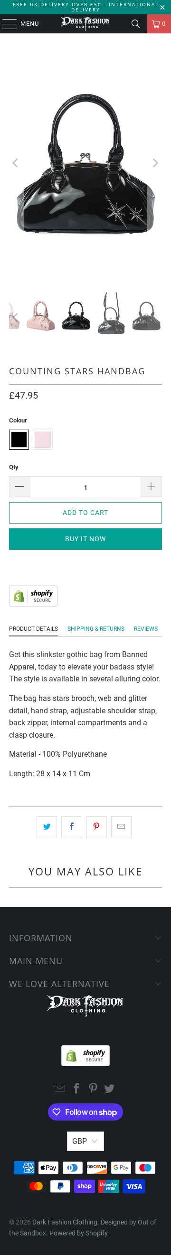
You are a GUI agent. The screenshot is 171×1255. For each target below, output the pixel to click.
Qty (14, 467)
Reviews (146, 629)
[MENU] (5, 23)
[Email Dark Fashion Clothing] (60, 1089)
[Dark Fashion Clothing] (85, 23)
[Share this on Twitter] (47, 827)
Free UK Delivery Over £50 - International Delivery (86, 7)
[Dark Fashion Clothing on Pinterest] (93, 1089)
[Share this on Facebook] (71, 827)
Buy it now (85, 539)
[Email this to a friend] (121, 827)
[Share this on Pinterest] (96, 827)
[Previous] (16, 163)
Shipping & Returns (95, 629)
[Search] (136, 23)
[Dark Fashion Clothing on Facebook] (77, 1089)
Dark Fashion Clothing (64, 1222)
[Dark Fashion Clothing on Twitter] (110, 1089)
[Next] (154, 163)
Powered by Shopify (78, 1233)
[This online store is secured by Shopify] (33, 603)
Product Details (33, 629)
